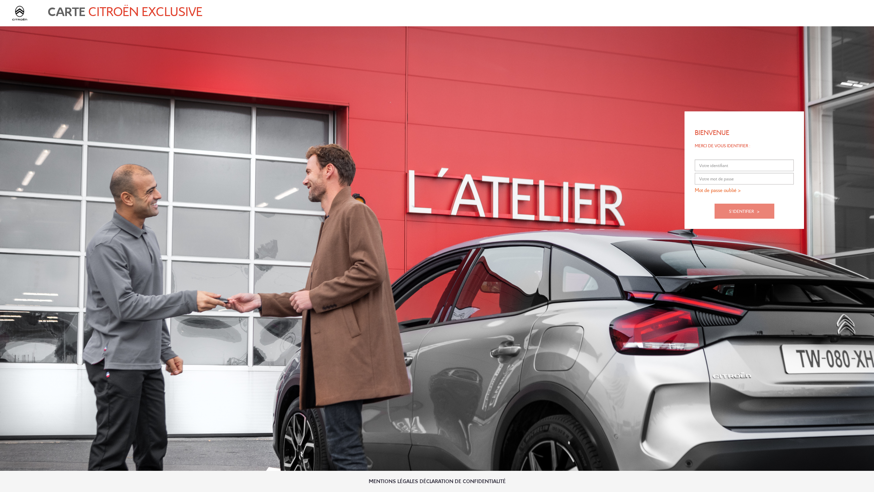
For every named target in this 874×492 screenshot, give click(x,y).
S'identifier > (744, 211)
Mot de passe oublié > (718, 190)
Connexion (854, 11)
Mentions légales (393, 481)
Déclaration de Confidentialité (463, 481)
